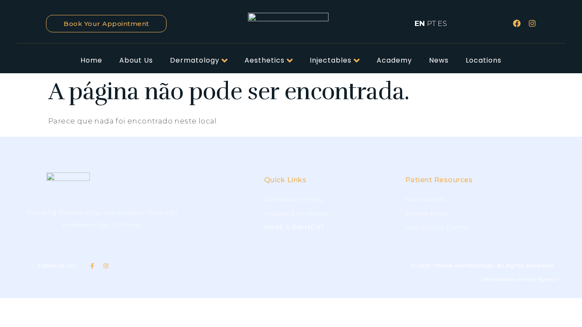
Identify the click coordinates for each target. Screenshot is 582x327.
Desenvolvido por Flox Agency (519, 279)
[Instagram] (532, 23)
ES (442, 23)
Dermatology (194, 60)
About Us (136, 60)
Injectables (331, 60)
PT (431, 23)
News (439, 60)
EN (420, 23)
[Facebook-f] (92, 266)
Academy (394, 60)
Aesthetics (265, 60)
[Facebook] (516, 23)
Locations (483, 60)
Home (91, 60)
